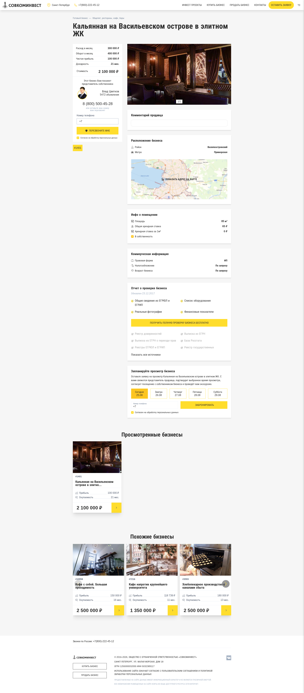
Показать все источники (146, 354)
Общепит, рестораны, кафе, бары (108, 18)
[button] (226, 74)
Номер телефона (85, 115)
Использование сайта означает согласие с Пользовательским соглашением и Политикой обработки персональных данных (163, 672)
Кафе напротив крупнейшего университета (148, 586)
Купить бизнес (216, 5)
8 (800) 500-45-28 (98, 104)
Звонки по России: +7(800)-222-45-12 (93, 641)
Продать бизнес (239, 5)
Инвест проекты (192, 5)
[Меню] (299, 5)
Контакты (260, 5)
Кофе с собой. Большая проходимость (91, 586)
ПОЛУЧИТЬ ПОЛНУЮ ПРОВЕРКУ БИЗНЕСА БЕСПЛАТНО (179, 322)
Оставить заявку (281, 5)
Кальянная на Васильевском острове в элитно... (94, 483)
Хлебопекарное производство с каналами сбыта (203, 586)
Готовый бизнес (80, 18)
